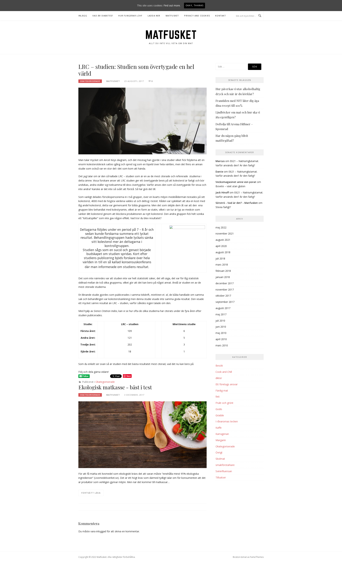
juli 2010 (220, 320)
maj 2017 (221, 314)
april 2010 (221, 339)
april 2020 (221, 246)
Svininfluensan (224, 471)
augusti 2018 (223, 252)
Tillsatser (221, 477)
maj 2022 (221, 227)
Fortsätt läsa (90, 492)
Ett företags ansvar (227, 384)
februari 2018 (223, 270)
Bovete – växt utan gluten (230, 186)
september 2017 (225, 302)
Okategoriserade (90, 81)
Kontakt (220, 15)
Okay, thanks (195, 5)
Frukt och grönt (224, 403)
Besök (219, 365)
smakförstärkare (225, 465)
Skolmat (220, 458)
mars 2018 (222, 264)
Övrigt (219, 452)
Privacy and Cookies (197, 15)
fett (218, 396)
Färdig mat (222, 390)
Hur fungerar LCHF (130, 15)
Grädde (220, 415)
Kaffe (219, 427)
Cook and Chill (224, 371)
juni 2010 (221, 326)
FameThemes (257, 557)
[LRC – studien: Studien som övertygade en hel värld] (142, 120)
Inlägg (82, 15)
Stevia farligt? (223, 207)
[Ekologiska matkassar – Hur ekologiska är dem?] (142, 434)
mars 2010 (222, 345)
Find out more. (172, 5)
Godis (219, 409)
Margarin (221, 440)
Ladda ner (154, 15)
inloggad (101, 531)
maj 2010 (221, 333)
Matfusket (172, 15)
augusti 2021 (223, 239)
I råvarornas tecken (227, 421)
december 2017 (225, 283)
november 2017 (225, 289)
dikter (219, 378)
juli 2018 (220, 258)
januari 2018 (223, 277)
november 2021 (225, 233)
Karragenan (222, 434)
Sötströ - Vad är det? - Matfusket (237, 203)
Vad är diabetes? (102, 15)
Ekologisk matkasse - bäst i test (115, 387)
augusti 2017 (223, 308)
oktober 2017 (223, 295)
